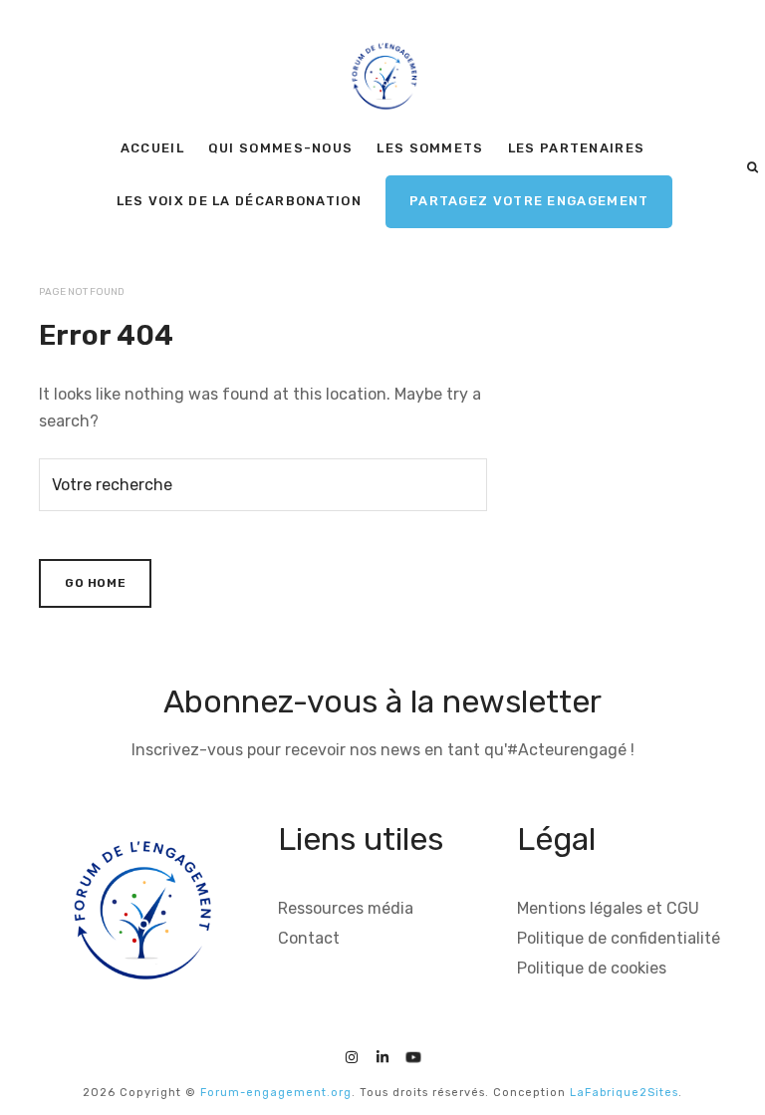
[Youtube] (413, 1054)
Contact (309, 938)
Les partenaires (576, 147)
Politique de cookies (591, 968)
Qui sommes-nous (281, 147)
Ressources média (345, 908)
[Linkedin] (382, 1054)
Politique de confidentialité (618, 938)
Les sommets (430, 147)
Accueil (152, 147)
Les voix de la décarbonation (239, 200)
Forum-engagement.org (276, 1092)
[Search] (752, 167)
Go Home (95, 583)
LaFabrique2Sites (624, 1092)
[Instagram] (352, 1054)
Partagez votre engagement (529, 200)
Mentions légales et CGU (608, 908)
